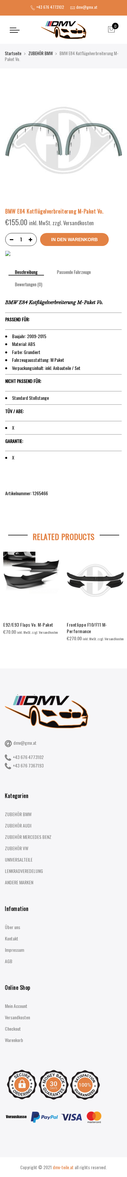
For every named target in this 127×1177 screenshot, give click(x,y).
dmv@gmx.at (24, 742)
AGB (8, 961)
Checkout (13, 1028)
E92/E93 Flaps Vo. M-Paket (28, 624)
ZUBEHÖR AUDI (18, 825)
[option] (32, 594)
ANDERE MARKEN (19, 882)
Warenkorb (14, 1039)
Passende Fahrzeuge (74, 272)
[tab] (26, 272)
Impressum (14, 949)
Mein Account (16, 1005)
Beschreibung (26, 272)
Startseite (13, 53)
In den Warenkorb (74, 239)
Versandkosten (17, 1017)
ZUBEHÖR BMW (40, 53)
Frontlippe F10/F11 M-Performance (87, 627)
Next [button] (116, 595)
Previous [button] (11, 595)
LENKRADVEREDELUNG (24, 870)
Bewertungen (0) (28, 284)
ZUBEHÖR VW (16, 848)
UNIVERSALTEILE (19, 859)
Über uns (12, 927)
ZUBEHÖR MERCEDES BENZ (28, 836)
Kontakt (11, 938)
